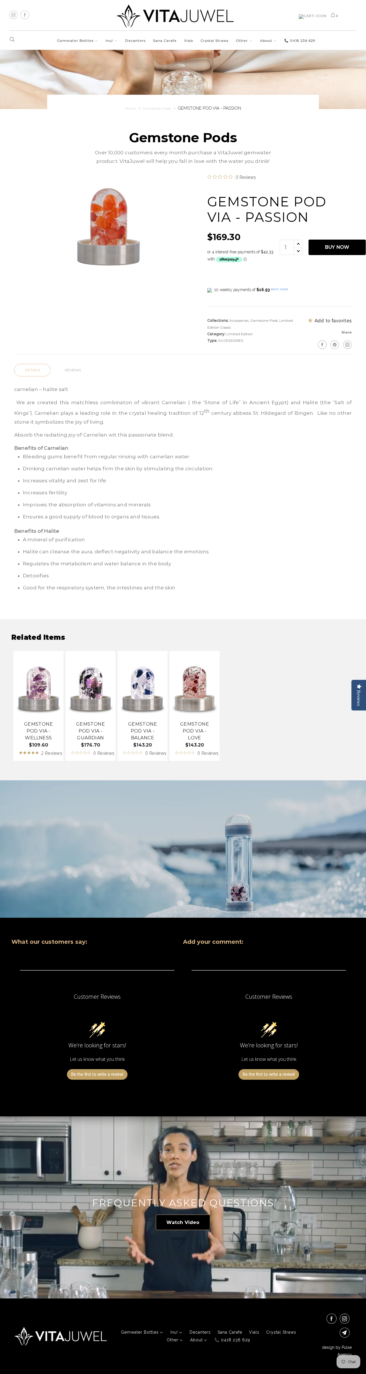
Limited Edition (239, 334)
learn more (279, 289)
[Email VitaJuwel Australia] (346, 1333)
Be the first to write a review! (97, 1074)
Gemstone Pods (264, 320)
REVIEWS (73, 370)
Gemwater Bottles (76, 40)
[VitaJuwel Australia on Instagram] (347, 344)
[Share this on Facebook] (322, 344)
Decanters (135, 40)
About (266, 40)
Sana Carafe (165, 40)
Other (242, 40)
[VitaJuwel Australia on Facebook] (333, 1319)
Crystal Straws (214, 40)
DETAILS (32, 370)
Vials (188, 40)
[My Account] (313, 16)
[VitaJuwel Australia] (175, 15)
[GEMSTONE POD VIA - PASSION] (108, 224)
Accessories (238, 320)
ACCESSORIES (230, 340)
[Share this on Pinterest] (334, 344)
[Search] (12, 39)
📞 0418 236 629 (299, 40)
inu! (110, 40)
